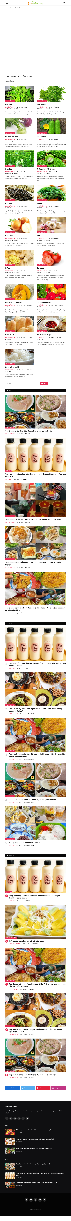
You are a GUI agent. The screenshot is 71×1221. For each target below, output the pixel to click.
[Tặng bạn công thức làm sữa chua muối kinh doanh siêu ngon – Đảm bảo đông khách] (35, 455)
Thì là (39, 203)
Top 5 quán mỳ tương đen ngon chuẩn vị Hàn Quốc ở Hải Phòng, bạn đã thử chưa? (35, 710)
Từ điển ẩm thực (7, 39)
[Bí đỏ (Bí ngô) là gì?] (19, 292)
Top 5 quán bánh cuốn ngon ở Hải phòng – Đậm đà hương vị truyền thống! (33, 564)
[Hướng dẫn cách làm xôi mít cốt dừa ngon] (35, 922)
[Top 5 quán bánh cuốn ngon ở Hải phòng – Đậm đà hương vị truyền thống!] (35, 543)
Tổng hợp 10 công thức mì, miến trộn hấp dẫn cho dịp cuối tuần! (35, 1139)
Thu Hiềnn (20, 433)
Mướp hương (9, 43)
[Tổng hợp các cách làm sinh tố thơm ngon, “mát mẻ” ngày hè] (10, 1132)
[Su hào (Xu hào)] (19, 126)
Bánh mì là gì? (11, 335)
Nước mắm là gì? (44, 335)
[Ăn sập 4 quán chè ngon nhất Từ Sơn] (35, 823)
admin (52, 337)
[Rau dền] (35, 60)
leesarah (17, 479)
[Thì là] (51, 193)
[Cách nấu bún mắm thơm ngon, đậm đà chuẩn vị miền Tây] (10, 1151)
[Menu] (7, 3)
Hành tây (9, 236)
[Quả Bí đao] (51, 126)
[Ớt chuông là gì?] (51, 292)
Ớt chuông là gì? (44, 302)
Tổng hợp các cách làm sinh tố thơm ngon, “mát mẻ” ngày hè (35, 1130)
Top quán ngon (10, 427)
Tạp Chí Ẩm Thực (6, 46)
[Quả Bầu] (19, 158)
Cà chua (40, 268)
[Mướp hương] (35, 29)
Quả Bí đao (41, 137)
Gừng (7, 268)
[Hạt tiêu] (19, 193)
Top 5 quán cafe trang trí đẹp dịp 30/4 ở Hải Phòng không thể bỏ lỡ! (33, 519)
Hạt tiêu (8, 203)
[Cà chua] (51, 258)
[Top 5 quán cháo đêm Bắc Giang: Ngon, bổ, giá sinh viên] (35, 412)
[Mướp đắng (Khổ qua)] (51, 158)
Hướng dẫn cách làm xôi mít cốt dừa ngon (26, 941)
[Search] (64, 3)
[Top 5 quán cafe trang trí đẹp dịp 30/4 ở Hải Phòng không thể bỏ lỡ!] (35, 500)
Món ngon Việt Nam (11, 937)
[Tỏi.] (51, 225)
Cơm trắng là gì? (12, 367)
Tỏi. (38, 236)
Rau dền (5, 65)
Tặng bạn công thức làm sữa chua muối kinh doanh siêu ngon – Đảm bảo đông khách (35, 475)
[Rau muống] (51, 94)
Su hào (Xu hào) (12, 137)
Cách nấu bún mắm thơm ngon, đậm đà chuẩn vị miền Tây (34, 1148)
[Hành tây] (19, 225)
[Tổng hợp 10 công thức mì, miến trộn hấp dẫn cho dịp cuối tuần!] (10, 1141)
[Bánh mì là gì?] (19, 324)
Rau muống (41, 104)
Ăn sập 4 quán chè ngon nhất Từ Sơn (24, 842)
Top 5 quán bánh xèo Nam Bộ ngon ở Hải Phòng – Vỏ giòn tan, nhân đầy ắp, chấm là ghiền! (35, 609)
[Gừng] (19, 258)
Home (35, 1205)
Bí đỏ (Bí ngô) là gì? (13, 302)
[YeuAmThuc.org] (35, 3)
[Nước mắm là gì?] (51, 324)
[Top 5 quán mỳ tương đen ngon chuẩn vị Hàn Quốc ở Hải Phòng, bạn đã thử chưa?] (35, 689)
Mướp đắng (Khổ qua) (46, 169)
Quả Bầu (8, 169)
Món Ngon (9, 470)
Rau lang (8, 104)
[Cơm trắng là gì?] (19, 357)
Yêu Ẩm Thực (22, 305)
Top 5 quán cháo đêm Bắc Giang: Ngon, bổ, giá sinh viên (28, 431)
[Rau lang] (19, 94)
